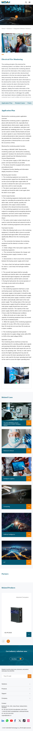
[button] (8, 641)
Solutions (9, 28)
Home (3, 28)
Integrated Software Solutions (22, 28)
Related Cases (20, 103)
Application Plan (7, 103)
